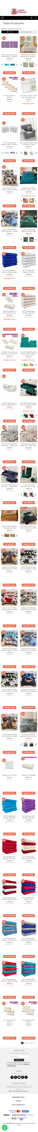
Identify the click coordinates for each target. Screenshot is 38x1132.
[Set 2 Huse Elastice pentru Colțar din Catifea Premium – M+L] (28, 387)
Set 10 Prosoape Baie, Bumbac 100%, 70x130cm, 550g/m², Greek (9, 143)
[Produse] (2, 18)
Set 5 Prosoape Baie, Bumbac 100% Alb (28, 271)
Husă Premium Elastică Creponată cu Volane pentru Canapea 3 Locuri (9, 527)
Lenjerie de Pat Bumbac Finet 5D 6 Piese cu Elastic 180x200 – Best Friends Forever (29, 608)
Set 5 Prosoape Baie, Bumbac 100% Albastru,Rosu (28, 898)
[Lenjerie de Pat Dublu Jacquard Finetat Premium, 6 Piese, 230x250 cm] (28, 722)
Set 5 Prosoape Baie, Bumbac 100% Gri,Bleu (9, 939)
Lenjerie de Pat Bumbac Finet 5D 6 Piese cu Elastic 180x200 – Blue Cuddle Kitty (9, 230)
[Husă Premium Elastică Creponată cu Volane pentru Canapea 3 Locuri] (9, 515)
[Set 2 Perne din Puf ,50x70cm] (9, 1009)
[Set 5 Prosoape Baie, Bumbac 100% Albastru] (9, 260)
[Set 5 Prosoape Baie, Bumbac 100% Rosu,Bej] (28, 846)
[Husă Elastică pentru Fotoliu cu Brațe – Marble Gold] (9, 175)
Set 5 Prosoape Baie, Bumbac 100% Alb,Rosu (9, 898)
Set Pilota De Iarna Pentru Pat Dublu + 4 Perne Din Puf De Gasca (9, 353)
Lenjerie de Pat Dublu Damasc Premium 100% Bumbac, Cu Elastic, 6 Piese (28, 230)
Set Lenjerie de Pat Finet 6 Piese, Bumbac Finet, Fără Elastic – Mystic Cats (28, 527)
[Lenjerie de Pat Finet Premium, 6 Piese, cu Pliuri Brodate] (28, 175)
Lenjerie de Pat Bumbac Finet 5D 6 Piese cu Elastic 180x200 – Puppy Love (10, 608)
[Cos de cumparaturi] (32, 18)
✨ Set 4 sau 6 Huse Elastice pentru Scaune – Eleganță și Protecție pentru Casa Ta (28, 485)
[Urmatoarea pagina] (34, 1043)
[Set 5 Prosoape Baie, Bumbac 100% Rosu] (9, 846)
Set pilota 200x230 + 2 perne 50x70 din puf (9, 312)
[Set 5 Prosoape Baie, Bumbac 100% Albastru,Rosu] (28, 887)
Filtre (10, 32)
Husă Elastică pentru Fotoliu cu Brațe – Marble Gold (9, 189)
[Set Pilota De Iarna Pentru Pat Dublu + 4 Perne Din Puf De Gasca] (9, 341)
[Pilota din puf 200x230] (28, 765)
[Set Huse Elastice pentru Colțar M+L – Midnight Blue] (9, 474)
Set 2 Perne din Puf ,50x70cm (9, 1021)
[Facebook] (12, 1077)
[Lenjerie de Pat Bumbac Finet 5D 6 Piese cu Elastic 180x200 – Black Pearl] (28, 556)
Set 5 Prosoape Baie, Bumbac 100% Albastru (9, 271)
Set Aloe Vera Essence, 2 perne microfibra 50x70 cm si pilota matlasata (9, 404)
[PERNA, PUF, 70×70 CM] (9, 765)
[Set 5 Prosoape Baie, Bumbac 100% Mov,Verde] (28, 969)
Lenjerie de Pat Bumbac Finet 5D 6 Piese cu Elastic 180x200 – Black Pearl (29, 568)
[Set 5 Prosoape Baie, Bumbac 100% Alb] (28, 260)
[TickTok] (22, 1077)
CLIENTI (18, 1101)
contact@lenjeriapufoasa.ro (20, 1091)
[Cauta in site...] (36, 18)
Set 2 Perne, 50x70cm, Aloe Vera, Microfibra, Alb (28, 96)
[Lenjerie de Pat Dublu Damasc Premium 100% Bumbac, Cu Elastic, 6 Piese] (28, 219)
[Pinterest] (15, 1077)
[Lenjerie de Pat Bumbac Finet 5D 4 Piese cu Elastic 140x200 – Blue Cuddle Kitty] (28, 638)
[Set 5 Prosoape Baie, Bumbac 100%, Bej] (28, 301)
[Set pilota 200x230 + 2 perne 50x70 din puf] (9, 301)
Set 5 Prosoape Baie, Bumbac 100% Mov (28, 817)
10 (31, 1043)
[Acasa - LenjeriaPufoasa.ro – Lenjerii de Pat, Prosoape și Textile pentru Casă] (19, 11)
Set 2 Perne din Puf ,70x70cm (28, 1021)
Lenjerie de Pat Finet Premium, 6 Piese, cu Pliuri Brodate (28, 189)
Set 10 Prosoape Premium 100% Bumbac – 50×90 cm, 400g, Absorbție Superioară (9, 55)
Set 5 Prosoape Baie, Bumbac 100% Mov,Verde (28, 980)
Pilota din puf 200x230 (28, 775)
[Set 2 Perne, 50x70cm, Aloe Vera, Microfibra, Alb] (28, 85)
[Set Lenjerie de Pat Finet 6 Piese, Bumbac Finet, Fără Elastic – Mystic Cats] (28, 515)
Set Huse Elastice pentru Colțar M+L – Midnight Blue (9, 485)
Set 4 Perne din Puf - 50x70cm (9, 96)
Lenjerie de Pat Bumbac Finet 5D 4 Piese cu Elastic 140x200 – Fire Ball (29, 690)
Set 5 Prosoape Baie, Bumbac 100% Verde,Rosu (9, 980)
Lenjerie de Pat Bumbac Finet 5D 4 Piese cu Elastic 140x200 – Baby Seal (10, 649)
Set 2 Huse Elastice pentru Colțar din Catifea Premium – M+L (28, 404)
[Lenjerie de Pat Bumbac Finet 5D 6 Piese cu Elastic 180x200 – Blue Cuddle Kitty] (9, 218)
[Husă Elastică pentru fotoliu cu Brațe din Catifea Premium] (28, 129)
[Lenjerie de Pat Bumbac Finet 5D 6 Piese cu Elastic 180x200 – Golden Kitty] (9, 556)
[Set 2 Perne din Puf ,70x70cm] (28, 1009)
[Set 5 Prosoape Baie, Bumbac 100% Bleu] (9, 805)
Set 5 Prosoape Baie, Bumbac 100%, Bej (28, 312)
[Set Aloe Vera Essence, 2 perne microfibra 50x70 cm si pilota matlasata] (9, 387)
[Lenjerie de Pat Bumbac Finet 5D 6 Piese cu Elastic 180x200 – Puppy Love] (9, 597)
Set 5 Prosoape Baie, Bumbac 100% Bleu (9, 817)
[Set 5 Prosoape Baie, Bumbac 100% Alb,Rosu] (9, 887)
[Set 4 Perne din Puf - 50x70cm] (9, 85)
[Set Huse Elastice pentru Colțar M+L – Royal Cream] (28, 433)
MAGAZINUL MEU (18, 1097)
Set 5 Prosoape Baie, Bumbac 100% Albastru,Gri (28, 939)
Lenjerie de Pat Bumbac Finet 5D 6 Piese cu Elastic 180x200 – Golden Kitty (10, 568)
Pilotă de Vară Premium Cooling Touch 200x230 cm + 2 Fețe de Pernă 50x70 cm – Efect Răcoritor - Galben (28, 55)
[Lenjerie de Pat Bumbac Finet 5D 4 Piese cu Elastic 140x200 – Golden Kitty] (9, 722)
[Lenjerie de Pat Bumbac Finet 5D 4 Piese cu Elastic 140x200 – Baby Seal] (9, 638)
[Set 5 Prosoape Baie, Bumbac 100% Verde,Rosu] (9, 969)
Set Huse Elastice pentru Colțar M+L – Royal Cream (28, 444)
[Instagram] (26, 1077)
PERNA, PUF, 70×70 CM (9, 775)
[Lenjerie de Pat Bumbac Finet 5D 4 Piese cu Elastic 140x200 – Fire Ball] (28, 679)
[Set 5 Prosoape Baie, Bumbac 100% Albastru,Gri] (28, 928)
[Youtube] (19, 1077)
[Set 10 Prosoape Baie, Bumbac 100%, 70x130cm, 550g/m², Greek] (9, 129)
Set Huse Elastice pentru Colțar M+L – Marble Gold (9, 444)
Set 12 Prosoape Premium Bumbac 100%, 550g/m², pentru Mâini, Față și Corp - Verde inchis (28, 353)
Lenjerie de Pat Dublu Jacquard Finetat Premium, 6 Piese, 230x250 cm (28, 735)
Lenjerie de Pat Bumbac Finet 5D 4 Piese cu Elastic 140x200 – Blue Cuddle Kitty (28, 649)
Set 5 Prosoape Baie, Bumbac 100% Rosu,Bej (28, 857)
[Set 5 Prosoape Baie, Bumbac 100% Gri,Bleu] (9, 928)
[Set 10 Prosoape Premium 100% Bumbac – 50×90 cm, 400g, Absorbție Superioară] (9, 44)
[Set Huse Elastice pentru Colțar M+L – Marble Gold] (9, 433)
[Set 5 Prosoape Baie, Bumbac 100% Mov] (28, 805)
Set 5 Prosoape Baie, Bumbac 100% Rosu (9, 857)
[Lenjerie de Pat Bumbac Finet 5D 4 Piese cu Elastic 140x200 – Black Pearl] (9, 679)
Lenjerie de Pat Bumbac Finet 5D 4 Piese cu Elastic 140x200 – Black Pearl (10, 690)
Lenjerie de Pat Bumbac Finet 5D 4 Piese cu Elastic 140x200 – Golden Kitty (10, 735)
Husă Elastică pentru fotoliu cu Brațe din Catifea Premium (28, 143)
